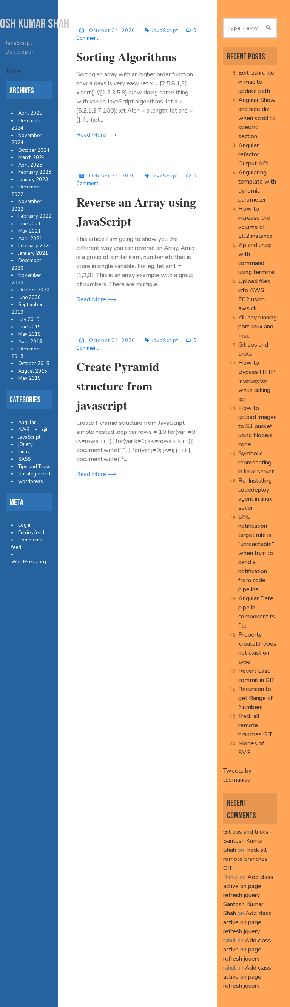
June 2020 (29, 297)
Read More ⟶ (96, 135)
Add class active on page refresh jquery (248, 886)
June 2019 (29, 327)
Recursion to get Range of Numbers (255, 698)
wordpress (30, 481)
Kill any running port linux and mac (257, 326)
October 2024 (33, 150)
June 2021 (29, 224)
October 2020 (33, 290)
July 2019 (29, 319)
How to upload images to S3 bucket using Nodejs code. (257, 426)
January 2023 (33, 179)
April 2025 (30, 113)
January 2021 (33, 253)
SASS (24, 459)
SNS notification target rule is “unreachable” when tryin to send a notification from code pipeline (256, 553)
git (45, 429)
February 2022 (34, 216)
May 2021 (29, 231)
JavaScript (29, 437)
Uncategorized (34, 473)
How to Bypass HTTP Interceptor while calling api (256, 381)
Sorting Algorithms (126, 56)
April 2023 (30, 165)
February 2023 (34, 172)
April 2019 (30, 341)
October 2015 (33, 363)
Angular (27, 422)
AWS (23, 429)
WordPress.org (28, 561)
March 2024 (31, 157)
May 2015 (29, 378)
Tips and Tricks (34, 466)
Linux (24, 452)
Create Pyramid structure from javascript (117, 386)
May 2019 (29, 334)
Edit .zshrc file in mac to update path (256, 82)
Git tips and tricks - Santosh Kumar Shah (248, 841)
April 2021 (30, 238)
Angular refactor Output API (253, 154)
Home (14, 71)
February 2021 (34, 245)
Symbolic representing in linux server (256, 462)
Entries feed (31, 532)
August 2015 (32, 371)
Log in (25, 525)
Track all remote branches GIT (255, 725)
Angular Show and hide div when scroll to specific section (257, 118)
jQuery (25, 444)
